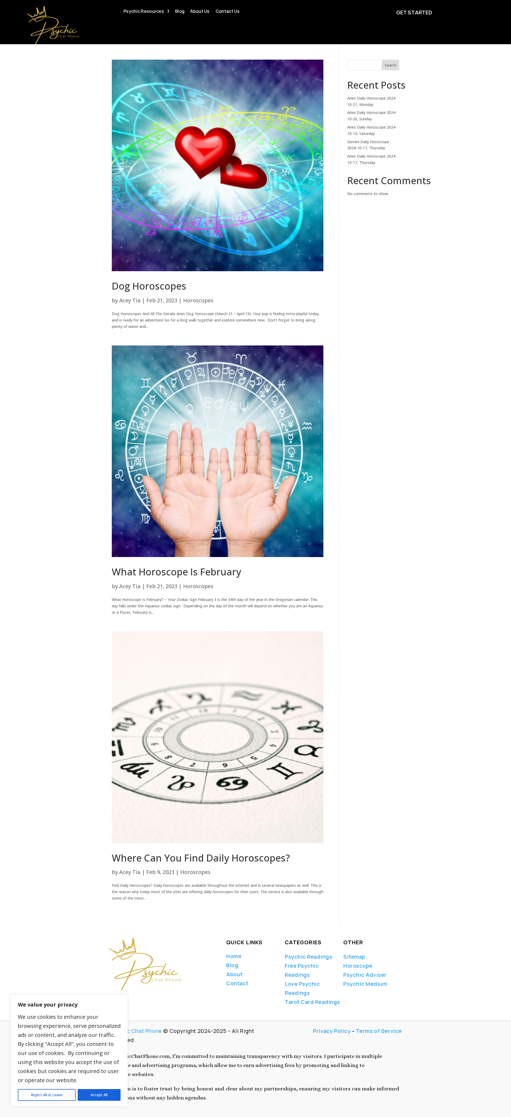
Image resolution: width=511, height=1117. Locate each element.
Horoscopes (198, 300)
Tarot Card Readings (312, 1001)
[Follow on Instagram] (138, 998)
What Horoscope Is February (176, 571)
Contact (237, 983)
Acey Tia (130, 300)
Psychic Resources (143, 11)
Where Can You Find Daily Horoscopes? (201, 857)
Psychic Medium (365, 983)
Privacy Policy (332, 1030)
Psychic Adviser (365, 974)
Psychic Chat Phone (135, 1030)
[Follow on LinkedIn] (129, 998)
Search (390, 65)
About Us (199, 11)
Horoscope (358, 965)
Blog (179, 11)
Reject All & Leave (47, 1094)
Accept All (99, 1094)
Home (233, 956)
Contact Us (228, 11)
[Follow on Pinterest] (149, 998)
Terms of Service (379, 1030)
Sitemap (354, 956)
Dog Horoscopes (149, 285)
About (234, 974)
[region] (69, 1050)
